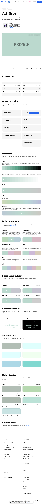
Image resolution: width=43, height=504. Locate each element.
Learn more (13, 225)
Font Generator (26, 463)
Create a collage (26, 458)
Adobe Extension (7, 474)
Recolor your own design (28, 456)
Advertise (25, 486)
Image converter (26, 454)
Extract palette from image (9, 447)
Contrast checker (38, 68)
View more (27, 425)
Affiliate (24, 488)
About (9, 68)
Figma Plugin (6, 472)
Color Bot (6, 458)
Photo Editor (25, 451)
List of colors (26, 442)
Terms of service (26, 474)
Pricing (24, 470)
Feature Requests (27, 493)
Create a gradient (27, 447)
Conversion (4, 68)
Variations (14, 68)
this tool (10, 312)
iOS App (5, 470)
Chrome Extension (8, 477)
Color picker (6, 454)
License (25, 472)
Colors (4, 8)
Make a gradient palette (28, 449)
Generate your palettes (9, 442)
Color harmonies (21, 68)
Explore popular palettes (9, 445)
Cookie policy (26, 479)
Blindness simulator (29, 68)
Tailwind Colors (7, 456)
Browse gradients (27, 445)
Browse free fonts (27, 461)
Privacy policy (26, 477)
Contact (25, 491)
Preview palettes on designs (10, 451)
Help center (25, 484)
